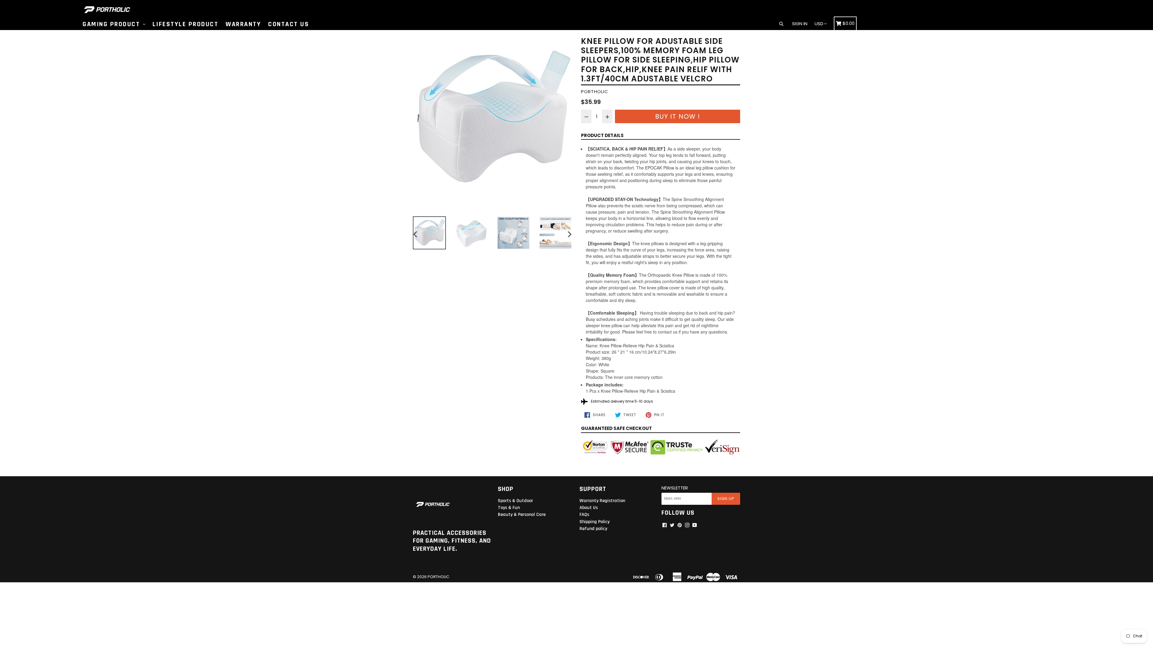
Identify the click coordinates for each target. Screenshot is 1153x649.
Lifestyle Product (186, 24)
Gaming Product (112, 24)
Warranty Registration (602, 501)
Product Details (602, 135)
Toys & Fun (509, 507)
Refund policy (593, 529)
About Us (589, 507)
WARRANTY (243, 24)
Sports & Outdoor (515, 501)
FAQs (584, 514)
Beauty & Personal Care (522, 514)
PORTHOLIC (438, 577)
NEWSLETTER (674, 488)
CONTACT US (288, 24)
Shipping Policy (595, 522)
